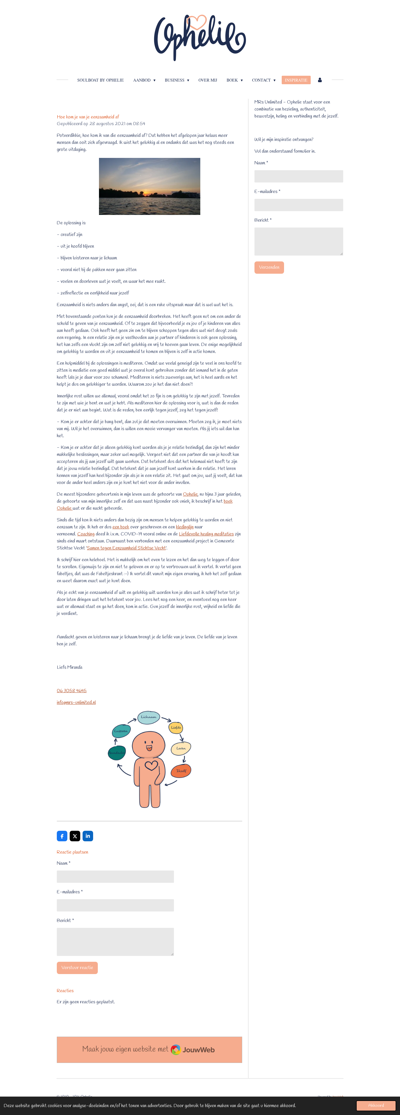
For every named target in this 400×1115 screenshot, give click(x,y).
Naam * (64, 863)
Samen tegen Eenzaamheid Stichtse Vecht (126, 548)
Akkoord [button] (376, 1106)
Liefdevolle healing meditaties (206, 534)
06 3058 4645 (72, 691)
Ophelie (190, 494)
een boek (120, 527)
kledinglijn (185, 527)
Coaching (86, 534)
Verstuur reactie (77, 968)
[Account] (320, 80)
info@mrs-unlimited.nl (76, 702)
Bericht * (65, 921)
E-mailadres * (70, 892)
